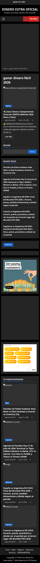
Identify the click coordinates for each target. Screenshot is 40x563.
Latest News (25, 361)
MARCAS (8, 245)
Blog (7, 403)
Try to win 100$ (23, 353)
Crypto (10, 353)
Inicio (8, 550)
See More (27, 349)
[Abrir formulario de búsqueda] (20, 19)
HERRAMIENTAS (23, 552)
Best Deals (11, 361)
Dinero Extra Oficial (20, 9)
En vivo (33, 19)
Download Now (13, 349)
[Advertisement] (20, 46)
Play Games (25, 357)
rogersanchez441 (10, 120)
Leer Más (9, 137)
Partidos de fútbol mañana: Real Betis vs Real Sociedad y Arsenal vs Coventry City (18, 170)
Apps (14, 550)
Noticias (12, 552)
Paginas (8, 106)
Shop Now (11, 357)
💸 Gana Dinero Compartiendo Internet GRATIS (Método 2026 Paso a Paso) (20, 98)
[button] (3, 19)
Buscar (6, 145)
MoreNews (19, 560)
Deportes (9, 440)
